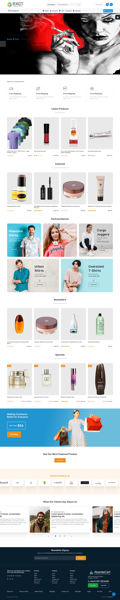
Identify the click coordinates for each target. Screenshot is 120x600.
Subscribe (81, 558)
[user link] (111, 4)
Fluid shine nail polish (40, 151)
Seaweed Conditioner (94, 342)
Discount (18, 575)
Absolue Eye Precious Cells (14, 397)
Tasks (35, 577)
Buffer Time (37, 581)
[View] (9, 147)
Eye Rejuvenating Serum (94, 151)
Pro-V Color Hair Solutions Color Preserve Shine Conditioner (72, 151)
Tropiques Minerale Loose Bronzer (70, 206)
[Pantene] (80, 482)
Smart (35, 573)
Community (109, 11)
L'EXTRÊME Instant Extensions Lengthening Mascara (45, 207)
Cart (62, 11)
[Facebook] (7, 579)
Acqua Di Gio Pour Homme (41, 397)
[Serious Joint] (107, 482)
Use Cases (36, 583)
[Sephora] (94, 482)
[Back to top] (114, 594)
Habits (35, 575)
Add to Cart (27, 147)
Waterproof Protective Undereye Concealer (100, 206)
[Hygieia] (27, 482)
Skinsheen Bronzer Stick (13, 206)
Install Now (13, 51)
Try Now (14, 434)
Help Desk (103, 585)
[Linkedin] (12, 579)
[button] (107, 4)
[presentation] (48, 536)
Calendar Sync (37, 579)
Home (47, 11)
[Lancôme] (40, 482)
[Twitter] (10, 579)
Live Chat (93, 585)
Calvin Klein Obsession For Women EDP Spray (17, 342)
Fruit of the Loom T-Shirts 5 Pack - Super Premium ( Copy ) (18, 151)
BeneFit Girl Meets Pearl (67, 397)
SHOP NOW (14, 249)
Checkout (68, 11)
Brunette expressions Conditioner (97, 397)
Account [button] (55, 11)
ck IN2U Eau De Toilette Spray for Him (71, 342)
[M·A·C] (67, 482)
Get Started (60, 460)
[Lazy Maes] (54, 482)
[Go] (79, 4)
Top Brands (11, 575)
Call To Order (54, 202)
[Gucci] (13, 482)
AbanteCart (110, 596)
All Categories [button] (14, 11)
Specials (78, 11)
